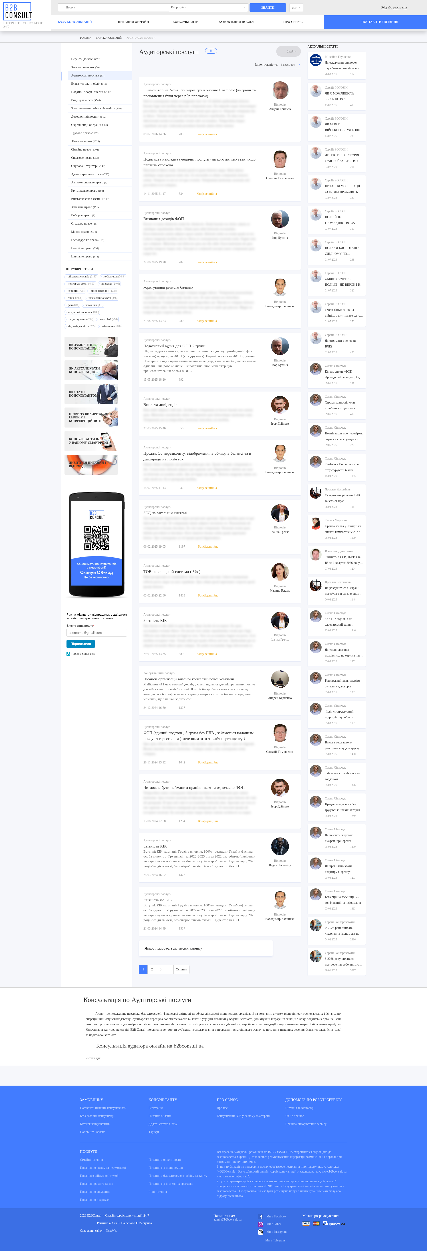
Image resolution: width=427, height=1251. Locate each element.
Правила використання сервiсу (305, 1124)
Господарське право (87, 240)
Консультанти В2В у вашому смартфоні (243, 1116)
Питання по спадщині (95, 1191)
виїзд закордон (104, 290)
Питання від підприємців (166, 1167)
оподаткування (80, 319)
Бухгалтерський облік (89, 83)
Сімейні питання (91, 1159)
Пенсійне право (85, 248)
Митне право (84, 231)
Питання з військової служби (99, 1175)
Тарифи (154, 1132)
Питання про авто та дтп (96, 1183)
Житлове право (85, 141)
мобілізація (114, 276)
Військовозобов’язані (90, 199)
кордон (76, 290)
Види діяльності (86, 100)
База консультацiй (75, 22)
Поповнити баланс (92, 1132)
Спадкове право (85, 157)
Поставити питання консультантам (103, 1108)
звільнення (111, 326)
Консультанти (186, 22)
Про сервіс (293, 22)
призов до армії (81, 283)
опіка (75, 297)
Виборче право (83, 215)
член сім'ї (108, 319)
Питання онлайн (133, 22)
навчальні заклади (103, 297)
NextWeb (111, 1230)
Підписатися (80, 644)
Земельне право (85, 207)
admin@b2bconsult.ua (228, 1219)
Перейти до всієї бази (85, 59)
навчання (94, 305)
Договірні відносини (88, 116)
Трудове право (85, 133)
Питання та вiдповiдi (299, 1108)
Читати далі (93, 1058)
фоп (73, 305)
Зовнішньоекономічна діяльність (96, 108)
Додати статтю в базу (163, 1124)
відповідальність (81, 326)
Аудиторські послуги (88, 75)
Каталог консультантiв (95, 1124)
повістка (110, 283)
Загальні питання (85, 67)
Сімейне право (85, 149)
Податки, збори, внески (91, 92)
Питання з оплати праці (165, 1159)
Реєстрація (156, 1108)
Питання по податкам (94, 1199)
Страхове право (84, 223)
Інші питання (158, 1191)
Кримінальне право (87, 190)
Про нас (222, 1108)
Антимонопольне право (89, 182)
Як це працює (294, 1116)
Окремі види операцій (89, 125)
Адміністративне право (90, 174)
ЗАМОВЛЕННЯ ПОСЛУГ (237, 22)
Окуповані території (88, 166)
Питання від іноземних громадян (171, 1183)
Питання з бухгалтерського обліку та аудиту (178, 1175)
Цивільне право (85, 256)
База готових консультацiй (97, 1116)
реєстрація (400, 7)
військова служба (82, 276)
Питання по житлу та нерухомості (103, 1167)
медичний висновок (83, 312)
